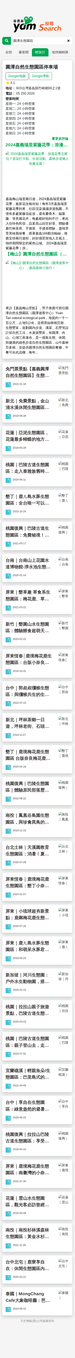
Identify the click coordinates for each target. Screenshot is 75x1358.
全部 (8, 52)
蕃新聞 (24, 52)
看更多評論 (60, 138)
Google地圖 (17, 76)
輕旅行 (40, 52)
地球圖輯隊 (60, 52)
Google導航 (40, 76)
